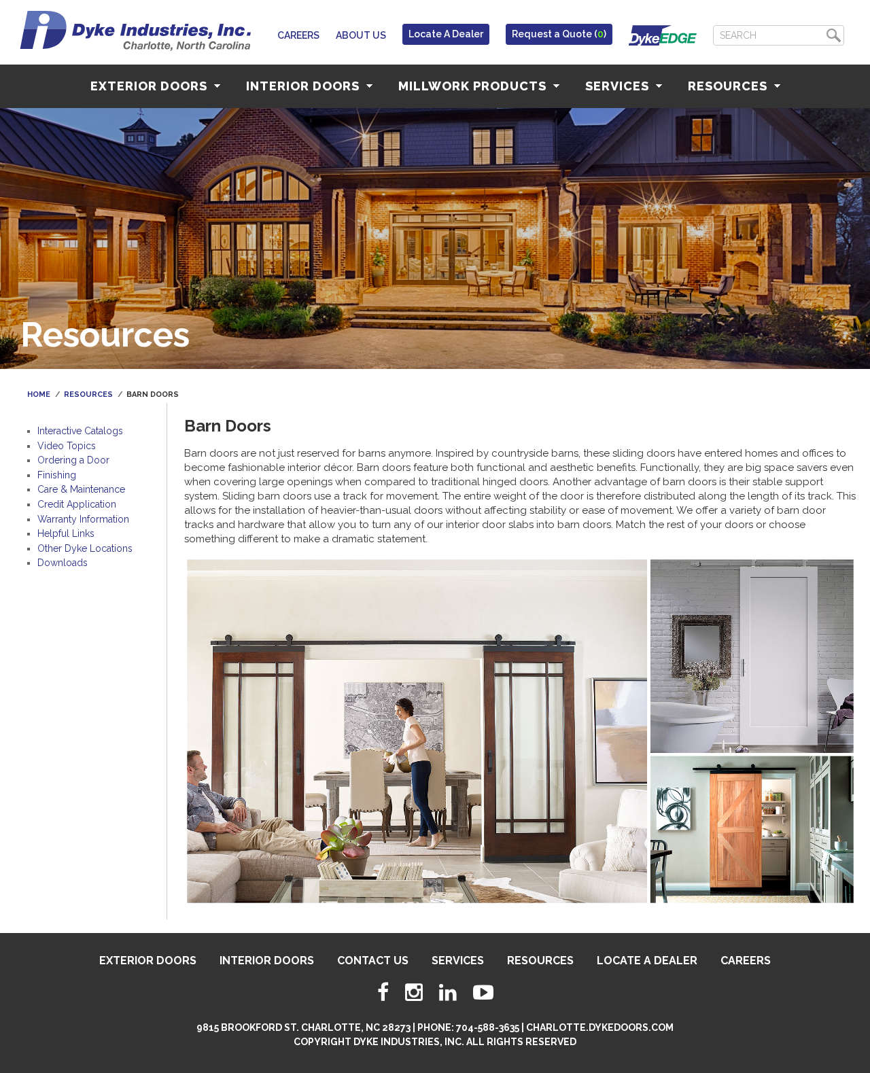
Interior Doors (304, 86)
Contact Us (372, 960)
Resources (729, 86)
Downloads (62, 562)
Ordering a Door (73, 460)
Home (38, 394)
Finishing (56, 475)
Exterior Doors (150, 86)
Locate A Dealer (445, 34)
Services (618, 86)
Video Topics (66, 445)
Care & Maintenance (81, 489)
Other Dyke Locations (85, 548)
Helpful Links (65, 533)
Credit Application (76, 504)
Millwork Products (474, 86)
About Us (361, 35)
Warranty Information (83, 519)
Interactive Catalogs (80, 430)
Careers (298, 35)
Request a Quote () (559, 34)
